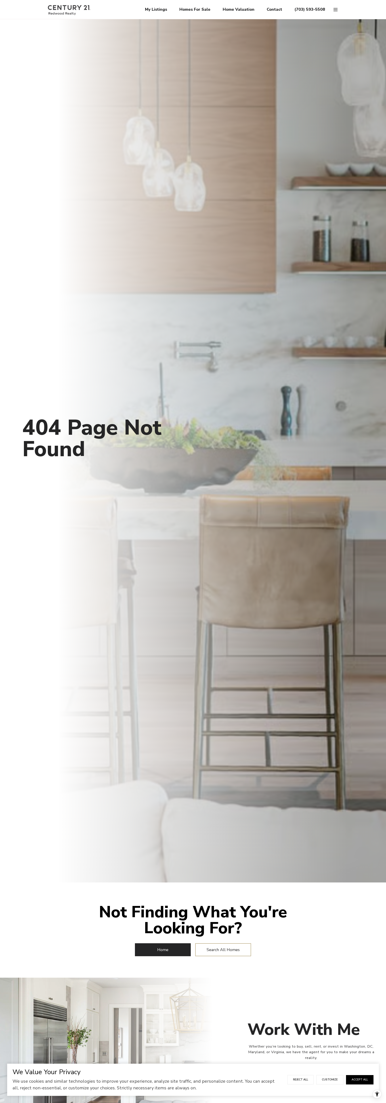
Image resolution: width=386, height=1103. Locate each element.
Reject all (300, 1079)
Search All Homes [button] (223, 949)
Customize (330, 1079)
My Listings (156, 9)
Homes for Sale (194, 9)
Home (162, 949)
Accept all (360, 1079)
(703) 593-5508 (309, 9)
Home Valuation (238, 9)
